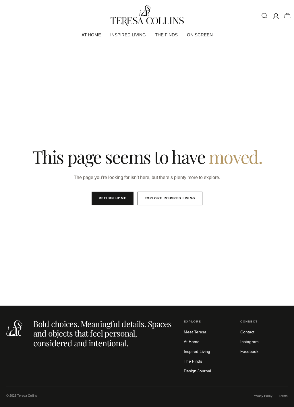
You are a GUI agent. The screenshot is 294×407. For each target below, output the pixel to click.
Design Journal (197, 371)
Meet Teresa (195, 332)
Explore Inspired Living (170, 198)
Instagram (249, 341)
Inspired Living (197, 351)
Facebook (249, 351)
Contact (247, 332)
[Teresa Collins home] (14, 328)
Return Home (113, 198)
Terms (283, 396)
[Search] (264, 15)
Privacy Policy (262, 396)
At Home (192, 341)
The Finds (193, 361)
